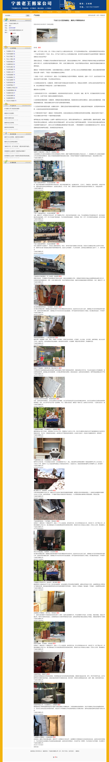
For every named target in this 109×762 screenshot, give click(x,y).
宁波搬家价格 (9, 93)
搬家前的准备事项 (9, 127)
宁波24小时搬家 (10, 101)
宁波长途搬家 (9, 80)
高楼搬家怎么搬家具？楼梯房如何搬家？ (15, 151)
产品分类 (49, 12)
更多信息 (36, 747)
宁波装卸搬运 (9, 61)
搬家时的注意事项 (9, 122)
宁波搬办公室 (9, 72)
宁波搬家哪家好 (10, 90)
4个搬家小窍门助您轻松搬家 (11, 108)
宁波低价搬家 (9, 95)
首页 (31, 12)
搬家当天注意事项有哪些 (10, 142)
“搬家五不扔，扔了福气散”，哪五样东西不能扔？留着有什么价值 (17, 146)
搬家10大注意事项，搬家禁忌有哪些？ (14, 137)
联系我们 (77, 12)
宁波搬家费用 (9, 98)
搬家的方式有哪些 (9, 113)
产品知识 (59, 12)
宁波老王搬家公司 (38, 158)
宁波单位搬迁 (9, 67)
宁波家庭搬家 (9, 74)
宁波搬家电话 (9, 64)
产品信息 (40, 12)
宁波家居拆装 (9, 82)
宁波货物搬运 (9, 77)
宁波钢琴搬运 (9, 85)
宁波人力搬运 (9, 59)
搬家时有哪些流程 (9, 118)
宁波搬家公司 (9, 51)
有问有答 (68, 12)
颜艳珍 (77, 751)
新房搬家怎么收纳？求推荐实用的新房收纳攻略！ (17, 156)
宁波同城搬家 (9, 54)
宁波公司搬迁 (9, 56)
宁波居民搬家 (9, 69)
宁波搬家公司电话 (11, 87)
